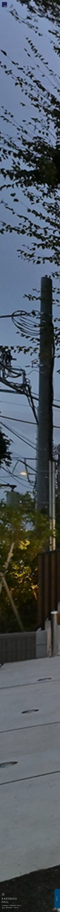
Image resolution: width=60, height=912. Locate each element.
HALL (5, 902)
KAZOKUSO (9, 898)
